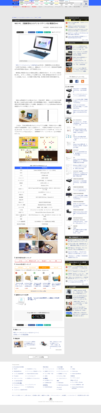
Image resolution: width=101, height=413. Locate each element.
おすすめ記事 (72, 287)
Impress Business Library (32, 373)
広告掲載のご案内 (36, 395)
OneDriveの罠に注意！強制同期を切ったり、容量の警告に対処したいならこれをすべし (78, 245)
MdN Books (60, 382)
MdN (58, 380)
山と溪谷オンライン (49, 380)
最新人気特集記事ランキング (76, 237)
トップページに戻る (38, 357)
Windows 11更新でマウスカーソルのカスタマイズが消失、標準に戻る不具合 (80, 167)
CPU (70, 6)
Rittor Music (45, 367)
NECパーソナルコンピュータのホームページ (26, 332)
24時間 (73, 20)
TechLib (60, 389)
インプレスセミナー (31, 376)
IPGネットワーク (74, 380)
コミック (56, 267)
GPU (66, 6)
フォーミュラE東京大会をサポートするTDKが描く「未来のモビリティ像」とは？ (80, 48)
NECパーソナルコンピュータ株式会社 (27, 65)
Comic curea (75, 371)
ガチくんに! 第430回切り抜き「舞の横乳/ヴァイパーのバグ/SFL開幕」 (80, 153)
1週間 (80, 20)
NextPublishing (30, 387)
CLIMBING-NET (48, 382)
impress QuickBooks (76, 373)
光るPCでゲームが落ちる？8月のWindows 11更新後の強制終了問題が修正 (80, 174)
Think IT (15, 368)
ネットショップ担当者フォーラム (34, 371)
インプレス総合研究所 (18, 373)
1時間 (68, 20)
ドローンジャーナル (18, 378)
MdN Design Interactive (63, 385)
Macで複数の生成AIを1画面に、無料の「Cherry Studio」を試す (80, 231)
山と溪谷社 (45, 378)
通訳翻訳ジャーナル (62, 373)
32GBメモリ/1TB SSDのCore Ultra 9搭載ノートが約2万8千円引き (80, 106)
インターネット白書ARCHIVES (20, 389)
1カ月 (86, 20)
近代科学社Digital (48, 387)
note (48, 32)
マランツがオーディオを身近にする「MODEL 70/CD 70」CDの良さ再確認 (80, 53)
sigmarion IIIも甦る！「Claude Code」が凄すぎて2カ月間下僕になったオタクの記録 (77, 253)
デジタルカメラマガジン (19, 385)
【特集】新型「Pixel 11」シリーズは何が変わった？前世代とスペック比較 (80, 303)
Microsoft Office (77, 6)
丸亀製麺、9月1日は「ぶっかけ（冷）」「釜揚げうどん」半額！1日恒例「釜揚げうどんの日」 (78, 275)
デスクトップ (32, 261)
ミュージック (32, 267)
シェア (32, 32)
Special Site (72, 43)
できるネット (16, 387)
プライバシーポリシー (55, 395)
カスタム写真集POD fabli (78, 384)
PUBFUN (73, 376)
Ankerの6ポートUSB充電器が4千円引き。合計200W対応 (80, 90)
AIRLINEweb (61, 368)
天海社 (73, 368)
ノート (20, 261)
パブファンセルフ (76, 378)
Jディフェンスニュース (63, 371)
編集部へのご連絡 (45, 395)
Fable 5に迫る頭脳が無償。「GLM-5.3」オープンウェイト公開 (80, 138)
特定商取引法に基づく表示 (83, 395)
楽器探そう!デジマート (49, 371)
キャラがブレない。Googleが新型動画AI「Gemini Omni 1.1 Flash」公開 (80, 123)
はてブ (40, 32)
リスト (25, 32)
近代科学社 (45, 385)
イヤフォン (20, 267)
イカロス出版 (59, 367)
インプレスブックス (31, 384)
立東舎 (46, 376)
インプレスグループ (71, 395)
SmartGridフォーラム (31, 368)
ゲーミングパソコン (49, 6)
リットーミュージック (49, 368)
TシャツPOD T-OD (49, 373)
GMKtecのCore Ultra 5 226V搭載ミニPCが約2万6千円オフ (80, 112)
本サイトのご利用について (17, 395)
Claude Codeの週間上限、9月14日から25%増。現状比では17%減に (80, 146)
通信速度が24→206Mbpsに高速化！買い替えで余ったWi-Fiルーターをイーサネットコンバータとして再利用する (78, 241)
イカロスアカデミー (62, 378)
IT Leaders (16, 376)
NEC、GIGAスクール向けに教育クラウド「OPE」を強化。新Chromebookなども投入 (56, 345)
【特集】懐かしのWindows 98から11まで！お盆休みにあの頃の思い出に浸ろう (80, 314)
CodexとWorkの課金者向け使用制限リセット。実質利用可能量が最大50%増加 (80, 161)
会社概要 (64, 395)
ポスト (21, 32)
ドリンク (44, 267)
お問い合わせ (28, 395)
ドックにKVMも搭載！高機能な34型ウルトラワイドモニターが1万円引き (80, 101)
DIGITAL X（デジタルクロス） (33, 378)
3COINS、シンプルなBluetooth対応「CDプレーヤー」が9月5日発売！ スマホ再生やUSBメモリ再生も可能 (78, 268)
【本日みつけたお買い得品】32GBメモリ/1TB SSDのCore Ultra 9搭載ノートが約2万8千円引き (78, 31)
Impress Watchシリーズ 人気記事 (77, 262)
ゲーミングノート (59, 6)
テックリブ (59, 387)
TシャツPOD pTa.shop (77, 382)
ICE (71, 367)
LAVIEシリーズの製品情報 (20, 334)
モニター (40, 6)
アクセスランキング (74, 18)
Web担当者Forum (17, 371)
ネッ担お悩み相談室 (18, 380)
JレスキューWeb (62, 376)
